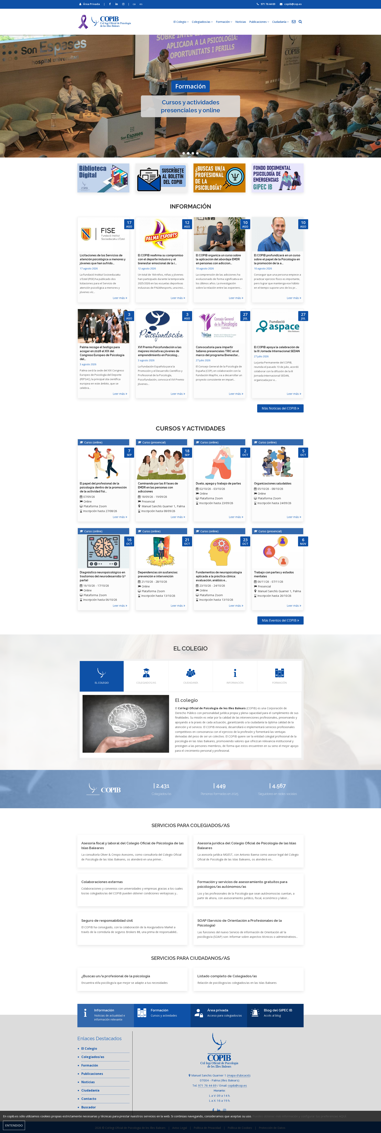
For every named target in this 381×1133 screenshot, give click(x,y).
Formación (279, 682)
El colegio (102, 682)
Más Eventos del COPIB (279, 620)
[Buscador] (300, 21)
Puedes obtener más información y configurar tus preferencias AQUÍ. (299, 1116)
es (141, 4)
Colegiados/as (146, 682)
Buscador (88, 1107)
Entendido (14, 1125)
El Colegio (89, 1048)
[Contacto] (293, 21)
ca (134, 4)
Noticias (240, 22)
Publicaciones (92, 1073)
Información (235, 682)
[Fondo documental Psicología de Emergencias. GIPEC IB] (278, 177)
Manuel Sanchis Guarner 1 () (220, 1075)
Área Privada (91, 4)
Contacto (88, 1098)
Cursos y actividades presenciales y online (190, 106)
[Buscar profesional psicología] (219, 177)
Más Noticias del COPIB (279, 408)
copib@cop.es (293, 4)
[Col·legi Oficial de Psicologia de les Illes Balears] (104, 22)
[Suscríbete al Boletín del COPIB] (162, 177)
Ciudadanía (190, 682)
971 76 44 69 (268, 4)
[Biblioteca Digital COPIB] (103, 177)
